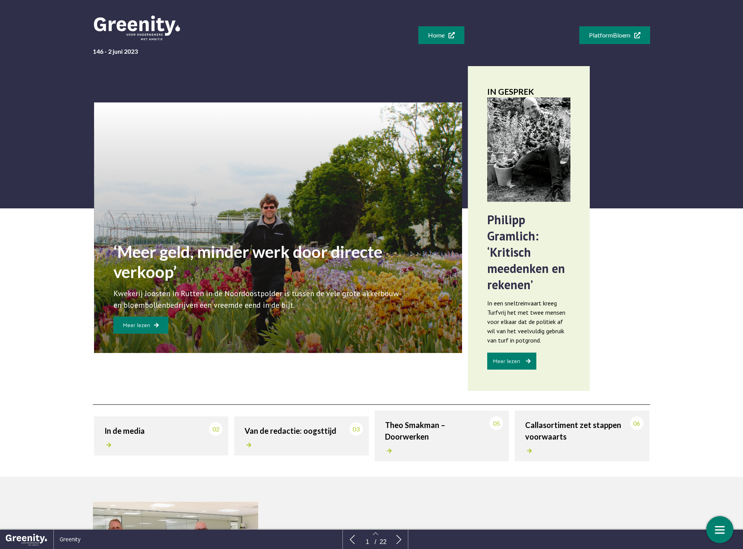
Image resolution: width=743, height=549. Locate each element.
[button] (441, 35)
